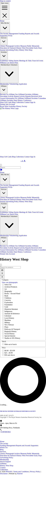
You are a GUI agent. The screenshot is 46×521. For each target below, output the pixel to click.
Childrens (7, 298)
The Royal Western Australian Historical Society (18, 411)
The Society (4, 34)
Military (7, 322)
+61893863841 (5, 432)
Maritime (7, 320)
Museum (23, 46)
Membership (4, 84)
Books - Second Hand (12, 293)
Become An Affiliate (7, 94)
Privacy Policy (35, 472)
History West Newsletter (25, 48)
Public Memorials (33, 46)
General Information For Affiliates (12, 98)
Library (3, 46)
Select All (7, 285)
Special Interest (9, 336)
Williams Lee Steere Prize (9, 63)
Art (5, 289)
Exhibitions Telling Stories (9, 61)
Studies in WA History (12, 338)
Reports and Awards (32, 34)
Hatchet (20, 474)
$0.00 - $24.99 (9, 351)
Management (14, 34)
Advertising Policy (12, 50)
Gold (6, 307)
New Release (9, 325)
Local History (9, 318)
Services (3, 451)
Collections (20, 102)
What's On (3, 447)
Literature (7, 316)
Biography (8, 291)
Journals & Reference (12, 314)
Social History (9, 334)
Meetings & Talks (25, 61)
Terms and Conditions (21, 472)
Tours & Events (37, 61)
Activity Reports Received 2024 (30, 96)
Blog (14, 102)
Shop (2, 102)
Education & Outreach (8, 48)
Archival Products (10, 287)
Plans (6, 327)
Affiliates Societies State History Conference (15, 100)
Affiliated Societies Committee (35, 98)
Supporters (4, 36)
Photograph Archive (13, 46)
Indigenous (8, 311)
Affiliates (3, 464)
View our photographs (10, 282)
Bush (6, 296)
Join (7, 104)
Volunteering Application (18, 84)
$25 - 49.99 (8, 353)
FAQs (10, 36)
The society (4, 443)
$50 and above (9, 355)
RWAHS (9, 472)
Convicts (7, 300)
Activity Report (13, 96)
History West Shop (25, 50)
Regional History (10, 331)
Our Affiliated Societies (23, 94)
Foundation (8, 305)
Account (12, 104)
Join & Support (5, 462)
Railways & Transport (12, 329)
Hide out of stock (10, 344)
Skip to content (5, 1)
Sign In (32, 102)
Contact (27, 102)
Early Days (38, 455)
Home (2, 21)
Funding (22, 34)
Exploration (8, 302)
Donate (2, 104)
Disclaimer (4, 474)
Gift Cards (8, 102)
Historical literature (11, 309)
